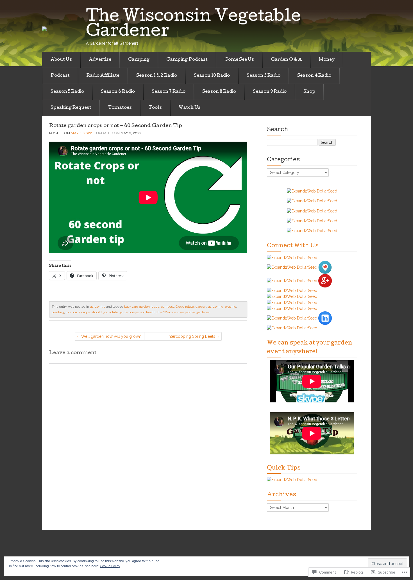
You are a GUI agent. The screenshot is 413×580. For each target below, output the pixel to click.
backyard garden (137, 307)
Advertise (100, 60)
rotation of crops (78, 312)
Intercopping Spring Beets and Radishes (191, 337)
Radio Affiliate (103, 76)
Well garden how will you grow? (111, 336)
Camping (138, 60)
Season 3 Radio (263, 76)
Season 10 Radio (212, 76)
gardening (215, 307)
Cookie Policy (110, 566)
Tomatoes (120, 108)
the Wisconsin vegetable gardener (183, 312)
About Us (61, 60)
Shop (309, 92)
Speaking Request (71, 108)
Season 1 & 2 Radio (156, 76)
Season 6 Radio (118, 92)
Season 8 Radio (219, 92)
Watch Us (190, 108)
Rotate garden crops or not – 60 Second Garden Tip (115, 126)
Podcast (60, 76)
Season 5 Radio (67, 92)
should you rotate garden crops (115, 312)
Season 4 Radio (314, 76)
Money (327, 60)
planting (58, 312)
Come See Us (239, 60)
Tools (155, 108)
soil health (148, 312)
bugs (155, 307)
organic (230, 307)
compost (167, 307)
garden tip (97, 307)
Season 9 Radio (270, 92)
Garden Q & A (286, 60)
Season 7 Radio (168, 92)
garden (201, 307)
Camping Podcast (187, 60)
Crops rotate (185, 307)
